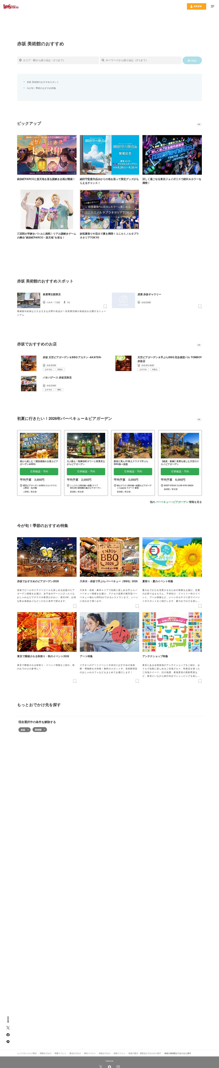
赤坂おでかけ (104, 1053)
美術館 (38, 729)
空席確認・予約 (39, 471)
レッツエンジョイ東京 (27, 1053)
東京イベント (90, 1053)
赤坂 (23, 729)
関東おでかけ (45, 1053)
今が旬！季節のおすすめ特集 (41, 88)
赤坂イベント (119, 1053)
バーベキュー (163, 502)
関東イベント (60, 1053)
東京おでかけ (75, 1053)
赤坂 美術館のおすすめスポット (43, 81)
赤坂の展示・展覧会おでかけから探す (144, 1053)
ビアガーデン (180, 502)
